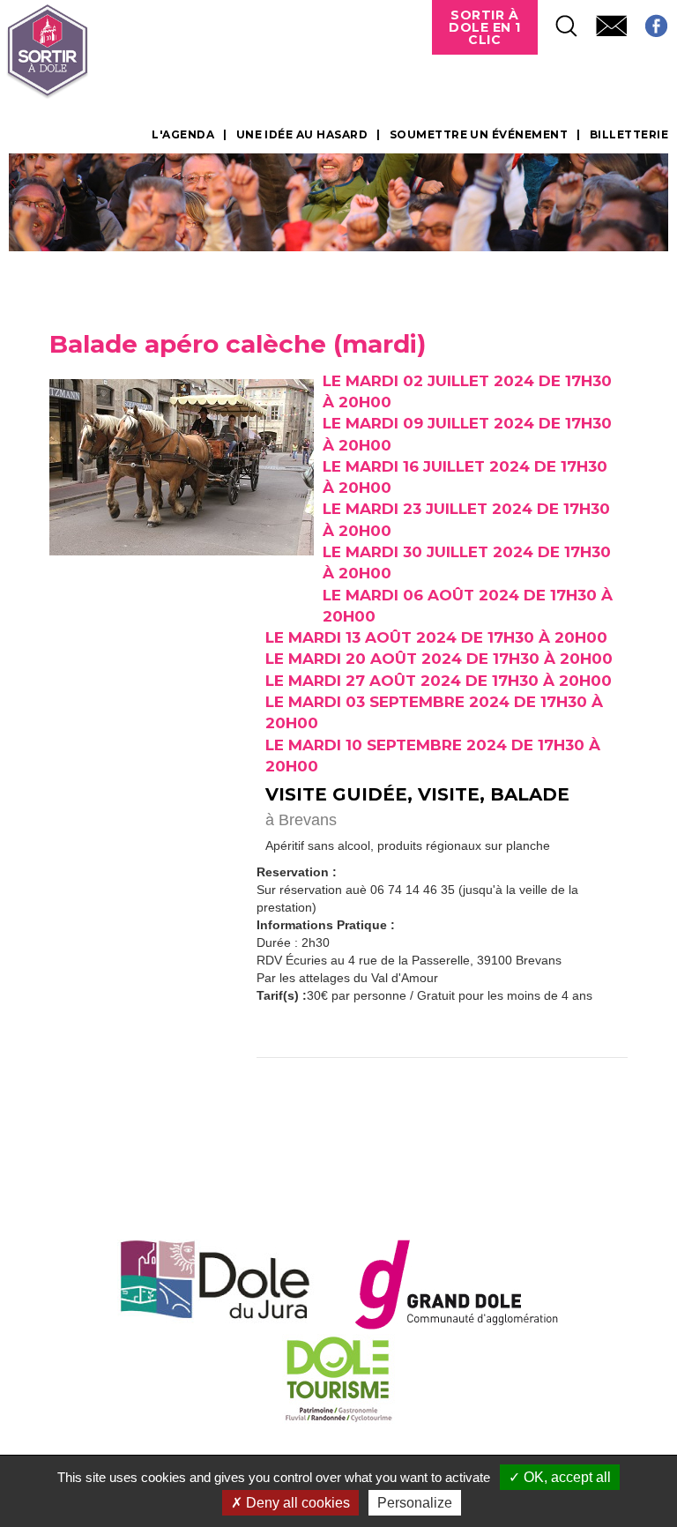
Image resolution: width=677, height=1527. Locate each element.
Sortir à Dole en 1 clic (485, 27)
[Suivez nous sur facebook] (647, 20)
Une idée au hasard (302, 135)
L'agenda (183, 135)
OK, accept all (565, 1477)
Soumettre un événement (479, 135)
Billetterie (629, 135)
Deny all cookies (296, 1502)
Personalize (414, 1502)
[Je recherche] (558, 20)
